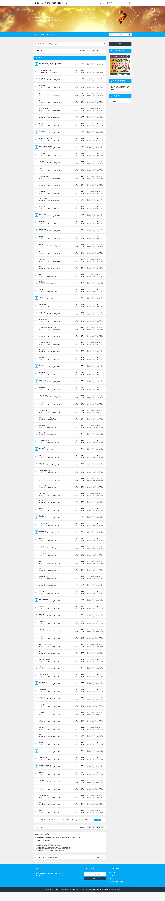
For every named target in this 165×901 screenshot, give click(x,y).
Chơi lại (41, 712)
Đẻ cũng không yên (45, 486)
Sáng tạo (42, 259)
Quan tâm (42, 153)
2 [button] (89, 50)
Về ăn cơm (42, 531)
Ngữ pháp (42, 221)
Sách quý (42, 493)
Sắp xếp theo (71, 820)
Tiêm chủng (43, 320)
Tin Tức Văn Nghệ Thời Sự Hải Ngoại (50, 3)
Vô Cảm (41, 591)
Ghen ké (41, 546)
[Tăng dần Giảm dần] (88, 820)
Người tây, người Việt (45, 138)
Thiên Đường (43, 282)
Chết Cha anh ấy (44, 440)
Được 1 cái (42, 312)
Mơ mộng (42, 86)
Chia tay (41, 501)
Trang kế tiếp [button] (100, 50)
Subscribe (95, 878)
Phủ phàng (42, 727)
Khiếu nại (42, 780)
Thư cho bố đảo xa (45, 644)
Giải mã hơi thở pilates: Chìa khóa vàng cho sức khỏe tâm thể (58, 63)
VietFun (43, 80)
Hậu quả (41, 742)
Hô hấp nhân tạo (44, 176)
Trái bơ (41, 252)
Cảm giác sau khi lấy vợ (46, 418)
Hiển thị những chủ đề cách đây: (47, 820)
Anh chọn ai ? (43, 304)
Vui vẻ (41, 637)
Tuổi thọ (41, 773)
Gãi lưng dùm (43, 735)
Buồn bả (41, 629)
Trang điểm (42, 350)
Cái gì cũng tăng (44, 795)
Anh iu (41, 455)
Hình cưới (42, 622)
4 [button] (93, 50)
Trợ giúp (52, 34)
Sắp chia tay (43, 554)
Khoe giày (42, 116)
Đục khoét (42, 403)
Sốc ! (40, 569)
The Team (112, 875)
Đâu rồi (41, 606)
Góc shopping (43, 410)
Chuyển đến (98, 857)
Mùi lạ (41, 667)
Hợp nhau (42, 720)
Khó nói (41, 184)
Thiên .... (41, 244)
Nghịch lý (42, 584)
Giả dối (41, 365)
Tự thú (41, 237)
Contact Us (112, 873)
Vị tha (41, 335)
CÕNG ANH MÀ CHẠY (45, 70)
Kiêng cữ (42, 388)
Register (111, 3)
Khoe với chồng (44, 395)
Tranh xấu (42, 448)
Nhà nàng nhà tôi (44, 342)
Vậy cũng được (44, 599)
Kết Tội (41, 297)
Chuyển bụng (43, 689)
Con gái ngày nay (44, 471)
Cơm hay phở (43, 516)
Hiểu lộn (41, 161)
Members (111, 878)
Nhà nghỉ (42, 372)
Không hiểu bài (43, 576)
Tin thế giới (42, 229)
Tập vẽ (41, 274)
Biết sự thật (42, 214)
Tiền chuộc (42, 267)
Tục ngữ (41, 101)
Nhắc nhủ (42, 206)
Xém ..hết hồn (43, 199)
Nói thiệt (41, 478)
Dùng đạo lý (43, 523)
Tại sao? (42, 508)
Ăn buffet (42, 131)
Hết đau (41, 788)
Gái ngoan (42, 803)
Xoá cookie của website (116, 881)
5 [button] (95, 50)
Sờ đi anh (42, 463)
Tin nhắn (42, 614)
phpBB (98, 889)
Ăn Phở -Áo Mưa (44, 108)
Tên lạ (41, 93)
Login (103, 3)
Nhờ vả (41, 750)
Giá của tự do (43, 682)
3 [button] (91, 50)
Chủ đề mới (40, 50)
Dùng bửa (42, 697)
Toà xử (41, 561)
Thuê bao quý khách (45, 146)
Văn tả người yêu (44, 659)
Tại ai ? (41, 539)
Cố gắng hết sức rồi (45, 765)
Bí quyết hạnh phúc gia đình (47, 327)
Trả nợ (41, 123)
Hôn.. (40, 169)
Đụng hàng (42, 652)
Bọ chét (41, 357)
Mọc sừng (42, 425)
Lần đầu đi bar (43, 674)
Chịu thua (42, 78)
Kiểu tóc (41, 810)
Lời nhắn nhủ (43, 757)
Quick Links (40, 34)
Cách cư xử (42, 380)
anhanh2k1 (44, 72)
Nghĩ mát (42, 191)
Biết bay (41, 705)
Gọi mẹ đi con (43, 433)
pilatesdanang (45, 65)
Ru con (41, 289)
